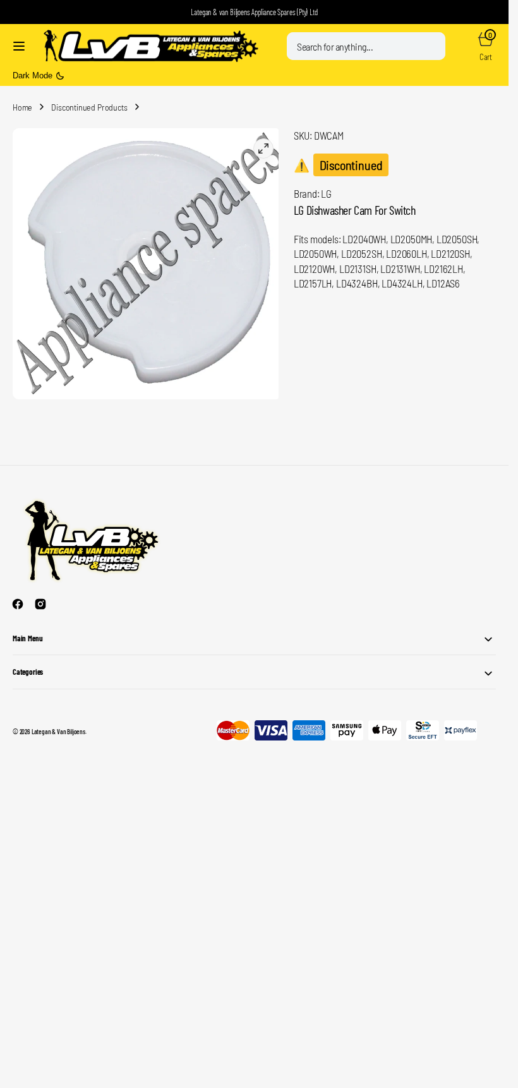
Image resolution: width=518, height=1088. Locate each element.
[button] (19, 46)
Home (22, 107)
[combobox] (366, 46)
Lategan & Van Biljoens (58, 726)
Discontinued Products (89, 107)
